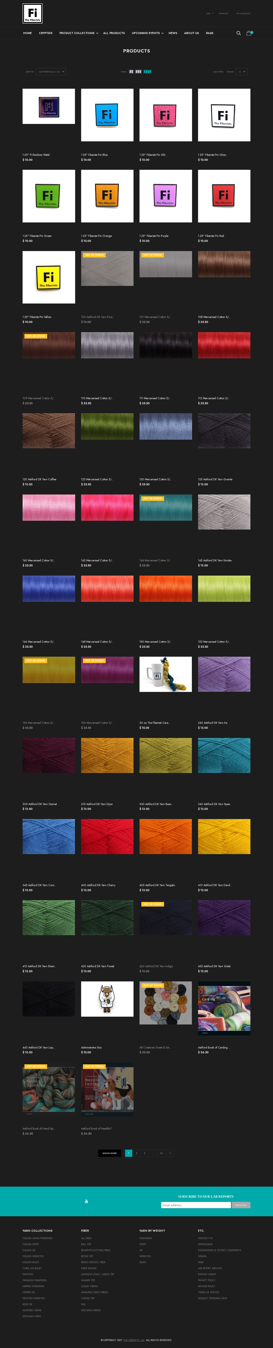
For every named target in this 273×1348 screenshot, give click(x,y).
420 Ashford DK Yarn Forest (97, 966)
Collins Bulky (31, 1262)
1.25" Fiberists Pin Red (211, 236)
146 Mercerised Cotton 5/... (39, 642)
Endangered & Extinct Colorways (219, 1250)
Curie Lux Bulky (32, 1268)
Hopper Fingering (33, 1286)
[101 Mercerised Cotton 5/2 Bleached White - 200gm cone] (165, 282)
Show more (110, 1153)
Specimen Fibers (91, 1310)
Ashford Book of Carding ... (214, 1047)
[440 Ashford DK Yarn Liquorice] (49, 1012)
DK (140, 1250)
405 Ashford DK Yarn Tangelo (157, 885)
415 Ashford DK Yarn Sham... (39, 966)
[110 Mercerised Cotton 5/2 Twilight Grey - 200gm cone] (107, 363)
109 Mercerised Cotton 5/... (39, 398)
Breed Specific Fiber (93, 1262)
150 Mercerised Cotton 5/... (155, 642)
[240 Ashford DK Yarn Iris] (224, 688)
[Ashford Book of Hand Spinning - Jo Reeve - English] (49, 1094)
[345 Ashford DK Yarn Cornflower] (49, 850)
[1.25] (49, 120)
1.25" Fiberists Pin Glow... (213, 155)
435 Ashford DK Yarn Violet (214, 966)
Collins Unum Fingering (38, 1238)
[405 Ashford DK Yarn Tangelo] (165, 850)
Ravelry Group (207, 1274)
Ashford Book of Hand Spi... (39, 1129)
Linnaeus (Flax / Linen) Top (97, 1274)
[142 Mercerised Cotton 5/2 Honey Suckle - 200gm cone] (107, 526)
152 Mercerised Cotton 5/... (214, 642)
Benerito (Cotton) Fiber (95, 1250)
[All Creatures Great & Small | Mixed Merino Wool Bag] (165, 1012)
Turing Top (88, 1298)
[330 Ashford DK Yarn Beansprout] (165, 769)
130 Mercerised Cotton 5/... (155, 479)
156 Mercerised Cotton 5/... (97, 723)
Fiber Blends (89, 1268)
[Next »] (170, 1153)
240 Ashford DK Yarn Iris (212, 723)
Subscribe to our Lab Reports (206, 1196)
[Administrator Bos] (107, 1012)
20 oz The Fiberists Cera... (154, 723)
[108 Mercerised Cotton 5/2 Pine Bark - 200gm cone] (224, 282)
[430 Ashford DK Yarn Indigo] (165, 931)
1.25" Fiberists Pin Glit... (153, 155)
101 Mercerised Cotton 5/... (155, 317)
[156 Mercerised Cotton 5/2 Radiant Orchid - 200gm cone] (107, 688)
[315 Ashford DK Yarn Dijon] (107, 769)
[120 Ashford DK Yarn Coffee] (49, 444)
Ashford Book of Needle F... (97, 1129)
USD (208, 13)
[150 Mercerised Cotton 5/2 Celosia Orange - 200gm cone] (165, 607)
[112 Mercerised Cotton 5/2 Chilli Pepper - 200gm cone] (224, 363)
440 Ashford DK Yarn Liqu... (39, 1047)
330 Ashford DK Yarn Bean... (156, 804)
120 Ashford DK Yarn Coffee (39, 479)
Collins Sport (31, 1244)
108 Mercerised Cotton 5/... (214, 317)
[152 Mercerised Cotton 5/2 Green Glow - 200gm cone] (224, 607)
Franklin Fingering (35, 1280)
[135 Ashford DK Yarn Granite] (224, 444)
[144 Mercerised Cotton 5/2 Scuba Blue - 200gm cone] (165, 526)
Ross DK (27, 1304)
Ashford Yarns (32, 1310)
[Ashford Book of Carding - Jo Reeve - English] (224, 1012)
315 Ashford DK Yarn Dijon (97, 804)
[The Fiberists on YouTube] (86, 1201)
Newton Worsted (34, 1298)
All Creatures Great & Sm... (155, 1047)
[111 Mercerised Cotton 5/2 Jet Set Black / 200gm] (165, 363)
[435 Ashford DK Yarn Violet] (224, 931)
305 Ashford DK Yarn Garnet (40, 804)
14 (161, 1153)
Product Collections (77, 33)
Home (27, 33)
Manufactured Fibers (94, 1292)
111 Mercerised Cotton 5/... (155, 398)
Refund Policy (206, 1286)
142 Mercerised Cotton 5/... (97, 560)
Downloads (205, 1244)
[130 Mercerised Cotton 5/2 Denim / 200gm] (165, 444)
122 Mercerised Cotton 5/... (97, 479)
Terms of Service (208, 1292)
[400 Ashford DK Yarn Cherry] (107, 850)
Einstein (28, 1274)
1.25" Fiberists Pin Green (37, 236)
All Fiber (86, 1238)
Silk (83, 1304)
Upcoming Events (146, 33)
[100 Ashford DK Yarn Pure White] (107, 282)
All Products (114, 33)
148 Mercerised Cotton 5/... (97, 642)
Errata (202, 1256)
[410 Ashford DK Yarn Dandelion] (224, 850)
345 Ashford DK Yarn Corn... (39, 885)
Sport (142, 1244)
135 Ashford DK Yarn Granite (215, 479)
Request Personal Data (212, 1298)
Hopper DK (29, 1292)
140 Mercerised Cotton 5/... (39, 560)
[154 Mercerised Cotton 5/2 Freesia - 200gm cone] (49, 688)
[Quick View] (69, 102)
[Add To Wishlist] (69, 94)
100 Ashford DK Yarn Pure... (97, 317)
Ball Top (86, 1244)
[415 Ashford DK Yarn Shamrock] (49, 931)
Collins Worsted (33, 1256)
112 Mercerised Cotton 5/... (214, 398)
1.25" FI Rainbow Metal (36, 155)
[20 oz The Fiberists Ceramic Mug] (165, 688)
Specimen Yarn (32, 1316)
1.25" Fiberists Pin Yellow (37, 317)
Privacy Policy (206, 1280)
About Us (191, 33)
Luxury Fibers (89, 1286)
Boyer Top (87, 1256)
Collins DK (29, 1250)
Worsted (145, 1256)
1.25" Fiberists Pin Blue (94, 155)
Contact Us (205, 1238)
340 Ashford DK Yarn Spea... (215, 804)
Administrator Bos (91, 1047)
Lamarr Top (88, 1280)
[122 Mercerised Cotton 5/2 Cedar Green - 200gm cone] (107, 444)
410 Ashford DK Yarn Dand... (215, 885)
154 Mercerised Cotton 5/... (39, 723)
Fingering (145, 1238)
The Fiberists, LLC (133, 1340)
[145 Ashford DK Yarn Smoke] (224, 526)
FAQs (209, 33)
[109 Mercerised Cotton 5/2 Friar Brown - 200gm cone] (49, 363)
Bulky (142, 1262)
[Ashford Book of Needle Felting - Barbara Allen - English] (107, 1094)
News (173, 33)
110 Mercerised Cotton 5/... (97, 398)
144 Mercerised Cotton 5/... (155, 560)
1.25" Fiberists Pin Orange (96, 236)
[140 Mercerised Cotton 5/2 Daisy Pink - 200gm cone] (49, 526)
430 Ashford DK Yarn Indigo (156, 966)
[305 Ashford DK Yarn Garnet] (49, 769)
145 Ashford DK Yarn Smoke (214, 560)
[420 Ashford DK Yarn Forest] (107, 931)
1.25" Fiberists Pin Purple (153, 236)
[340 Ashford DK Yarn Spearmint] (224, 769)
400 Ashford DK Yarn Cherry (98, 885)
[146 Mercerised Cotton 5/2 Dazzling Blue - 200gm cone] (49, 607)
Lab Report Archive (210, 1268)
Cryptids (45, 33)
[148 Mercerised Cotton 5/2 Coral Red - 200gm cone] (107, 607)
